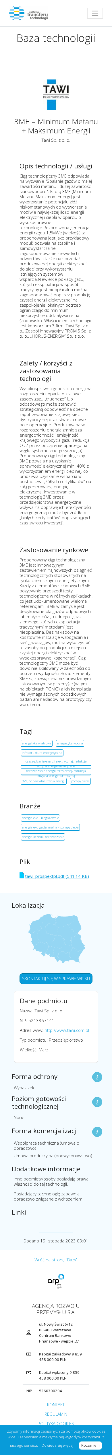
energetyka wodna (70, 743)
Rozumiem (91, 1445)
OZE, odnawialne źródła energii (43, 781)
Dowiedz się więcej (58, 1445)
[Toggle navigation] (95, 13)
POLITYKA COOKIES (56, 1423)
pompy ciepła (80, 781)
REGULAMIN (56, 1414)
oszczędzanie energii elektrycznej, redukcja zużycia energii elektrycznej (56, 762)
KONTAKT (56, 1404)
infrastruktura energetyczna (42, 752)
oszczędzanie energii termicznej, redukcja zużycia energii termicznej (56, 772)
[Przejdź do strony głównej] (31, 13)
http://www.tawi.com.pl (67, 1030)
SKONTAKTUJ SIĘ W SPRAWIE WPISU (56, 978)
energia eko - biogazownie (40, 818)
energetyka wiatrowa (36, 743)
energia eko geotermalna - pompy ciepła (50, 827)
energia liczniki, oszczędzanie (43, 837)
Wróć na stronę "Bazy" (56, 1260)
